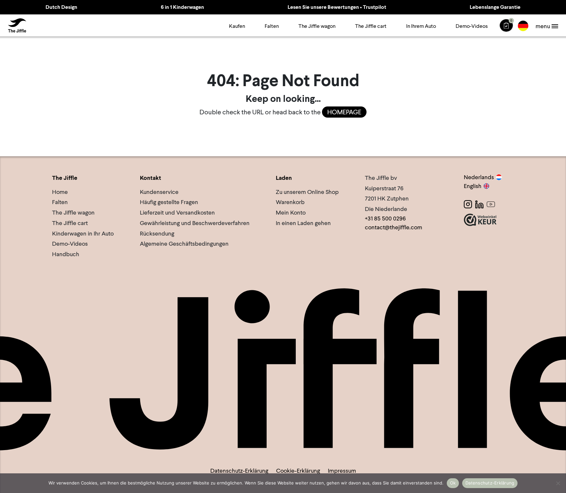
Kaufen (237, 26)
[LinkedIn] (479, 204)
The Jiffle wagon (316, 26)
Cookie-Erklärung (298, 470)
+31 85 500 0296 (385, 218)
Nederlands (479, 177)
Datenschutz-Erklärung (239, 470)
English (472, 186)
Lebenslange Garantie (495, 7)
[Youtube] (491, 204)
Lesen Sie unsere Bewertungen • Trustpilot (337, 7)
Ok (453, 482)
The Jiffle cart (371, 26)
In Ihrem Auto (421, 26)
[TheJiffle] (17, 25)
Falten (272, 26)
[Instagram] (468, 204)
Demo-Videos (472, 26)
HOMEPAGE (344, 112)
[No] (558, 483)
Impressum (342, 470)
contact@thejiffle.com (393, 227)
